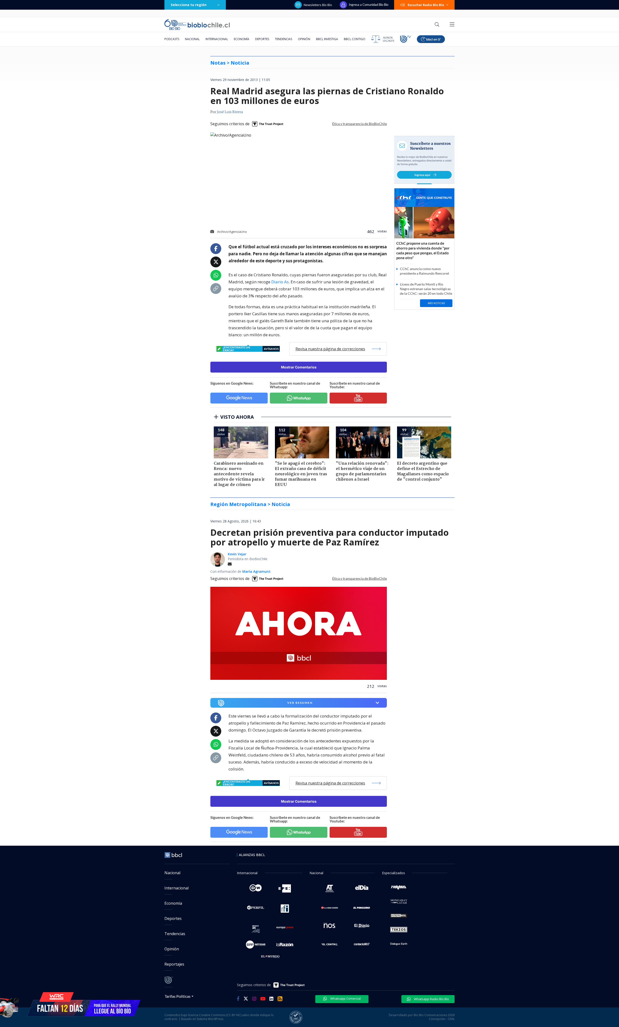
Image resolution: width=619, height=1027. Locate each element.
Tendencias (283, 39)
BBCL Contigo (354, 39)
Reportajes (174, 964)
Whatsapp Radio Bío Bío (431, 999)
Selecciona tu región (188, 4)
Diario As (280, 282)
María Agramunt (256, 571)
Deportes (262, 39)
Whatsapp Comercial (345, 998)
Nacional (192, 39)
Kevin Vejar (237, 554)
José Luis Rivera (230, 112)
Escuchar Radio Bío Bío (426, 5)
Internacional (217, 39)
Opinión (304, 39)
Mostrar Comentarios (299, 367)
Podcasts (171, 39)
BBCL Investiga (327, 39)
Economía (241, 39)
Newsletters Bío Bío (318, 5)
